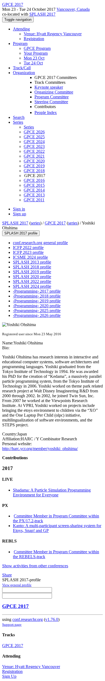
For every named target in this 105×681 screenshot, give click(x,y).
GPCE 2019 (34, 166)
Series (29, 127)
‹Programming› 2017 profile (37, 291)
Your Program (36, 53)
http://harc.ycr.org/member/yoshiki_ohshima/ (40, 448)
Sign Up (9, 676)
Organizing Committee (53, 92)
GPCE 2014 (34, 190)
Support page (12, 625)
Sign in (19, 209)
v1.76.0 (51, 619)
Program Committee (51, 97)
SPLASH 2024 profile (32, 286)
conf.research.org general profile (40, 242)
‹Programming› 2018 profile (37, 296)
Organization (24, 72)
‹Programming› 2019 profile (37, 301)
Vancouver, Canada (73, 9)
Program (20, 43)
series (35, 223)
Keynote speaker (48, 87)
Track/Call (22, 67)
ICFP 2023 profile (28, 252)
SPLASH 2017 (42, 14)
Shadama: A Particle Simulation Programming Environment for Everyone (52, 492)
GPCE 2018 (34, 170)
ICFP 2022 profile (28, 247)
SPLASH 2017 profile (20, 233)
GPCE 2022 (34, 151)
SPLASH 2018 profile (32, 267)
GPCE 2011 (34, 200)
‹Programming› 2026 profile (37, 315)
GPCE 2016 (34, 180)
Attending (21, 29)
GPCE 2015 (34, 185)
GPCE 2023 (34, 146)
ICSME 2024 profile (30, 257)
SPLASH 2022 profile (32, 281)
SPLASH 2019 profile (32, 271)
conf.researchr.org (27, 619)
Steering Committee (51, 101)
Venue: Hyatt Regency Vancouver (53, 34)
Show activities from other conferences (35, 566)
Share (7, 575)
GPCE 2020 (34, 161)
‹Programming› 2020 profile (37, 305)
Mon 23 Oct (34, 58)
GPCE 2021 (34, 156)
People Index (45, 112)
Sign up (19, 214)
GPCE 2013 (34, 195)
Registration (34, 38)
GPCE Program (37, 48)
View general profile (17, 585)
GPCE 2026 (34, 132)
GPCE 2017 (55, 223)
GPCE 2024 (34, 141)
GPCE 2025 (34, 136)
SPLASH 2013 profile (32, 262)
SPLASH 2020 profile (32, 276)
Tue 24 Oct (33, 63)
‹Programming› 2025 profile (37, 310)
